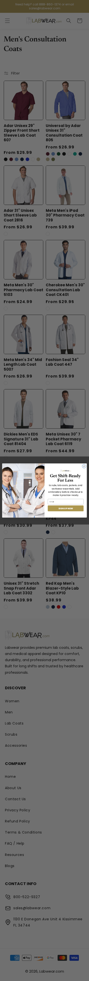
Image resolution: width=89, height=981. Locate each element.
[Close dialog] (84, 466)
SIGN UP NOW (65, 508)
